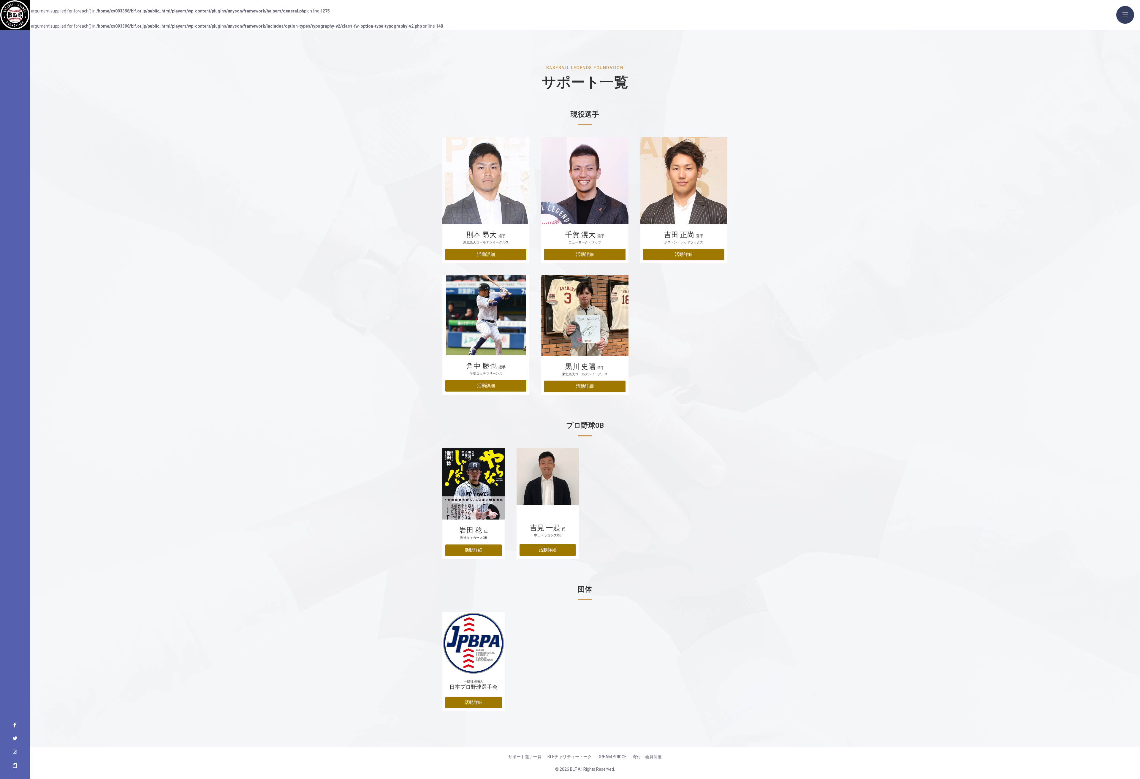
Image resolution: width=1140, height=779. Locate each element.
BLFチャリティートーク (569, 756)
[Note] (14, 765)
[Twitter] (14, 738)
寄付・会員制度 (647, 756)
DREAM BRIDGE (612, 756)
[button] (485, 254)
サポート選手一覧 (525, 756)
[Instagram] (14, 752)
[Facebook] (14, 725)
